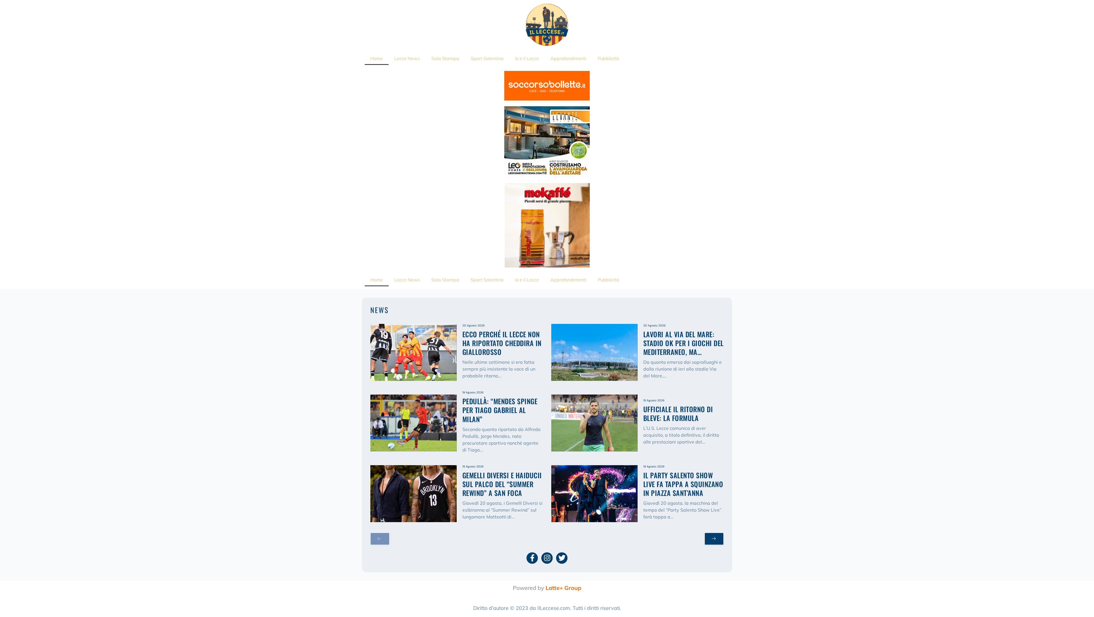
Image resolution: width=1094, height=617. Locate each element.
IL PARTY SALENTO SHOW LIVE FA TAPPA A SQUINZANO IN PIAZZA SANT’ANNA (683, 484)
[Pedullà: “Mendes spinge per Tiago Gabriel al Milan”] (413, 423)
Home (376, 58)
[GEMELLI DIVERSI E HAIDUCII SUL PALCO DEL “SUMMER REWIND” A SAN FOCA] (413, 493)
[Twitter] (562, 558)
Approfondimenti (568, 58)
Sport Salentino (487, 58)
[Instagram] (547, 558)
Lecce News (407, 58)
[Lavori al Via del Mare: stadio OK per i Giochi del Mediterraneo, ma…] (594, 352)
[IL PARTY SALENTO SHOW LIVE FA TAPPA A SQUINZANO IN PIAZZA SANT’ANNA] (594, 493)
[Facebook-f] (532, 558)
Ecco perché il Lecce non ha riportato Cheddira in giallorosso (502, 343)
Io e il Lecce (527, 58)
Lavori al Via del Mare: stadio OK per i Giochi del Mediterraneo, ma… (683, 343)
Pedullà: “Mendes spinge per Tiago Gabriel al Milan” (500, 410)
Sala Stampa (445, 58)
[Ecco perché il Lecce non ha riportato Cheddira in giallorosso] (413, 352)
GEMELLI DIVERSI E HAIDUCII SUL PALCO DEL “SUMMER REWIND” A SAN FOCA (502, 484)
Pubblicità (608, 58)
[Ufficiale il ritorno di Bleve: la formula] (594, 423)
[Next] (714, 539)
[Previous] (379, 539)
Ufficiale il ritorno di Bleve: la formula (678, 413)
